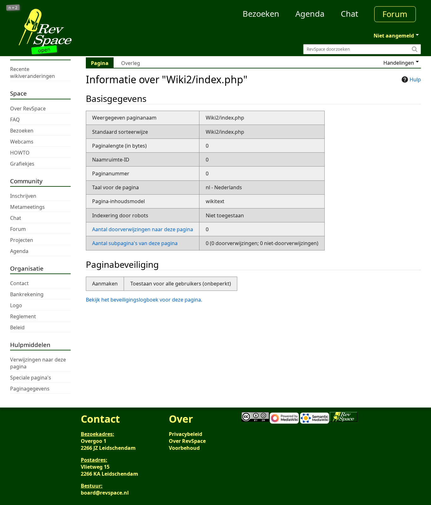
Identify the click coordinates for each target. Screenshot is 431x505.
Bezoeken (261, 13)
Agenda (309, 13)
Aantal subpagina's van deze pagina (135, 243)
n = (13, 8)
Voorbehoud (184, 447)
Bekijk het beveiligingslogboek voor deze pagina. (144, 299)
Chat (349, 13)
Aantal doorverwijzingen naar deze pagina (142, 229)
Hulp (415, 79)
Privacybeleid (185, 434)
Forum (394, 14)
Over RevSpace (187, 440)
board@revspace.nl (105, 492)
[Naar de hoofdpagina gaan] (61, 27)
